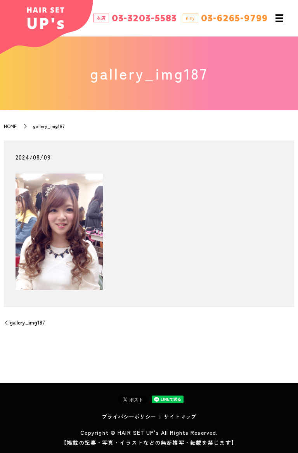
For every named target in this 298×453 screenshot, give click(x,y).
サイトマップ (180, 416)
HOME (10, 126)
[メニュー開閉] (279, 18)
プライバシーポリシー (129, 416)
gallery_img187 (27, 322)
